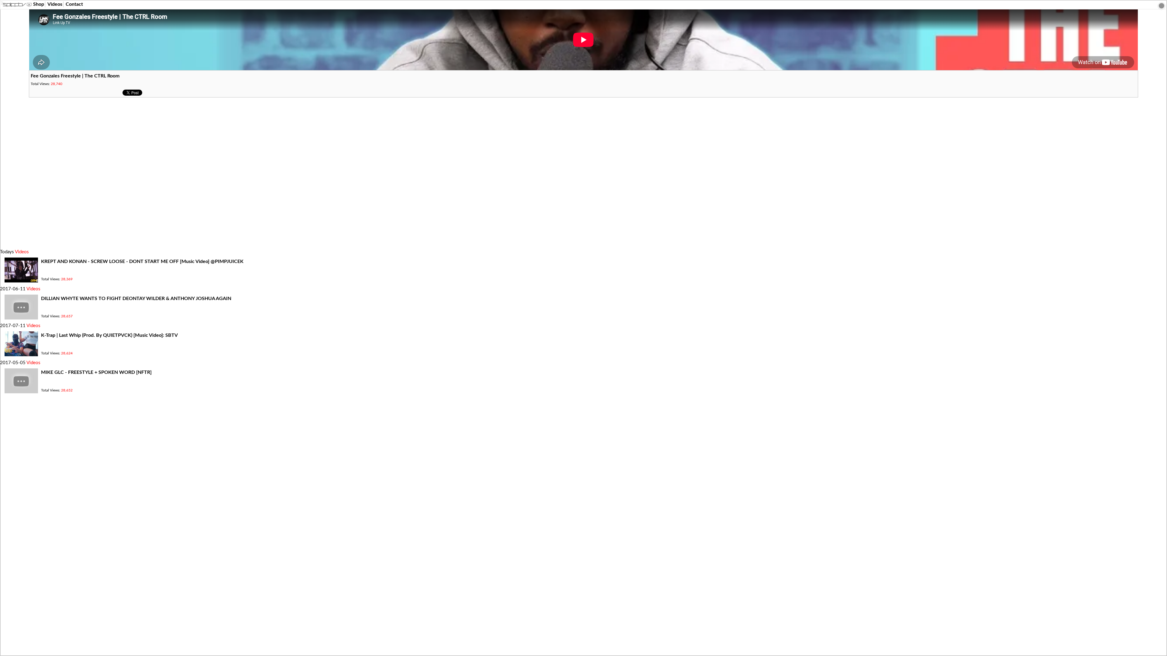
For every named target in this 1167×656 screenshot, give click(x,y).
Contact (74, 4)
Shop (38, 4)
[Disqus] (583, 173)
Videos (54, 4)
